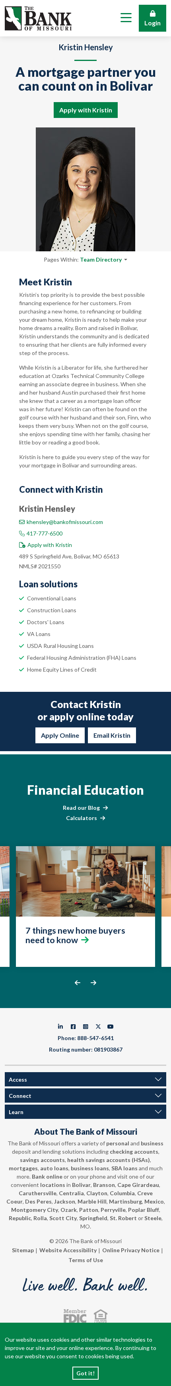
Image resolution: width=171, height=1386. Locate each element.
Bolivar (81, 1184)
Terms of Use (85, 1260)
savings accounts (42, 1159)
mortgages (23, 1168)
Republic (20, 1218)
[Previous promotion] (78, 982)
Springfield (93, 1218)
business (152, 1143)
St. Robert (123, 1218)
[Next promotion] (93, 982)
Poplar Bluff (143, 1209)
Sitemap (23, 1250)
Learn (16, 1112)
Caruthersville (37, 1193)
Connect (20, 1095)
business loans (90, 1168)
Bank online (47, 1176)
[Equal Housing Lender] (101, 1316)
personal (117, 1143)
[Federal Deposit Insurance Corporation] (75, 1316)
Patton (88, 1209)
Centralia (71, 1193)
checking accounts (134, 1151)
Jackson (64, 1201)
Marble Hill (92, 1201)
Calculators (81, 818)
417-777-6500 (44, 533)
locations (52, 1184)
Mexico (154, 1201)
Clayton (96, 1193)
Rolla (40, 1218)
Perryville (113, 1209)
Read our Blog (81, 807)
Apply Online (60, 735)
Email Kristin (111, 735)
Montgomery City (34, 1209)
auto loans (54, 1168)
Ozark (68, 1209)
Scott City (63, 1218)
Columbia (122, 1193)
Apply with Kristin (85, 110)
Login (152, 23)
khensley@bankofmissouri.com (65, 521)
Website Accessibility (68, 1250)
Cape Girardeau (138, 1184)
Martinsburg (125, 1201)
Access (18, 1079)
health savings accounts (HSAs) (108, 1159)
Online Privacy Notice (130, 1250)
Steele (152, 1218)
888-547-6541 (95, 1038)
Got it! (85, 1373)
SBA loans (124, 1168)
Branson (104, 1184)
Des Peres (38, 1201)
